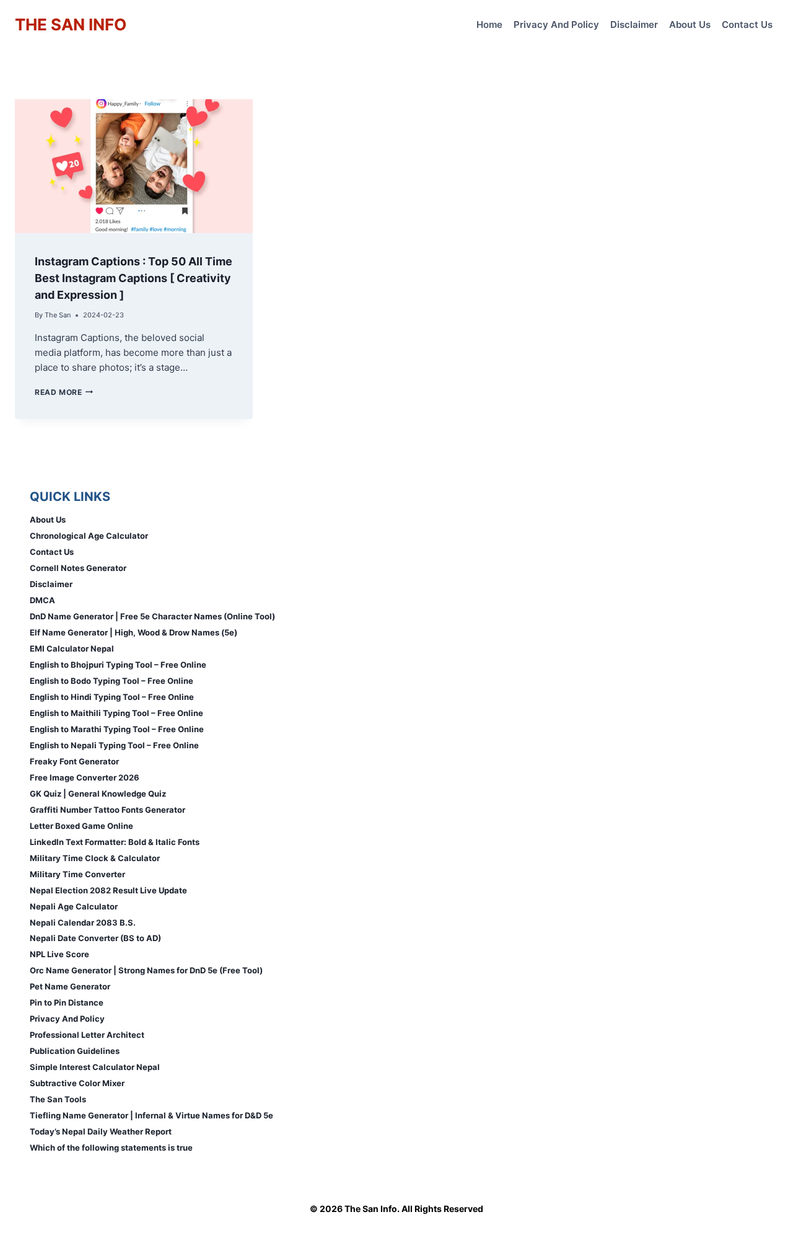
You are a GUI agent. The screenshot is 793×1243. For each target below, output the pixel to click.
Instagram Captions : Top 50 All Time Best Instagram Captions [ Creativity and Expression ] (133, 278)
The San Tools (58, 1099)
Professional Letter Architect (87, 1035)
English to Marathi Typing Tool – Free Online (117, 729)
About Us (690, 24)
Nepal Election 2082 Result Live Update (108, 890)
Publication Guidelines (75, 1051)
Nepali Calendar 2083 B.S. (83, 922)
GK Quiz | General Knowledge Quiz (98, 793)
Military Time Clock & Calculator (95, 858)
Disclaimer (634, 24)
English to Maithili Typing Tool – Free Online (116, 713)
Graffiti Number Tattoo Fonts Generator (107, 810)
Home (489, 24)
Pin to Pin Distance (66, 1002)
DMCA (42, 600)
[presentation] (134, 166)
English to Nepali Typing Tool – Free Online (114, 745)
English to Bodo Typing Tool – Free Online (111, 681)
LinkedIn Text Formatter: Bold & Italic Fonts (114, 842)
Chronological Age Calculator (89, 536)
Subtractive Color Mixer (77, 1083)
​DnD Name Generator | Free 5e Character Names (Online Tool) (152, 616)
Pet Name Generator (70, 986)
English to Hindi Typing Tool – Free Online (112, 697)
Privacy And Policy (556, 24)
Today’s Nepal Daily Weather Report (101, 1131)
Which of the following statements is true (111, 1147)
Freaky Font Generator (74, 761)
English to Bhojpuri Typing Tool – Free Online (118, 665)
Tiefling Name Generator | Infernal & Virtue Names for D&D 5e (151, 1115)
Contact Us (747, 24)
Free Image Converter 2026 (84, 777)
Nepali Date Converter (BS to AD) (95, 938)
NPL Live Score (59, 954)
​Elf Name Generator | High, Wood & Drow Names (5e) (133, 632)
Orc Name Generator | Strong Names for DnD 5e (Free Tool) (146, 970)
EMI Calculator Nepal (72, 648)
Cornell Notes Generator (78, 568)
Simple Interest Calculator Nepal (95, 1067)
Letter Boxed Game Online (81, 826)
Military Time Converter (77, 874)
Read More (64, 392)
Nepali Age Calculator (74, 906)
